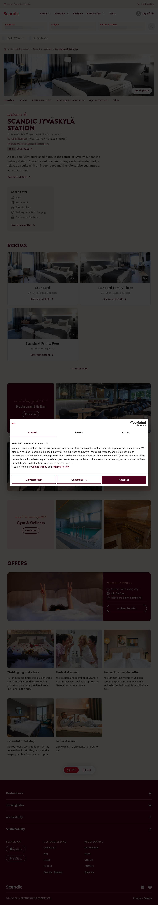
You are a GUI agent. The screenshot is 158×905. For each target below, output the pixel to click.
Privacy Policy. (60, 466)
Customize (77, 479)
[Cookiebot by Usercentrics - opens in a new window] (132, 423)
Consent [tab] (32, 432)
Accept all (124, 479)
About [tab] (125, 432)
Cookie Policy (39, 466)
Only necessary (34, 479)
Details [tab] (79, 432)
